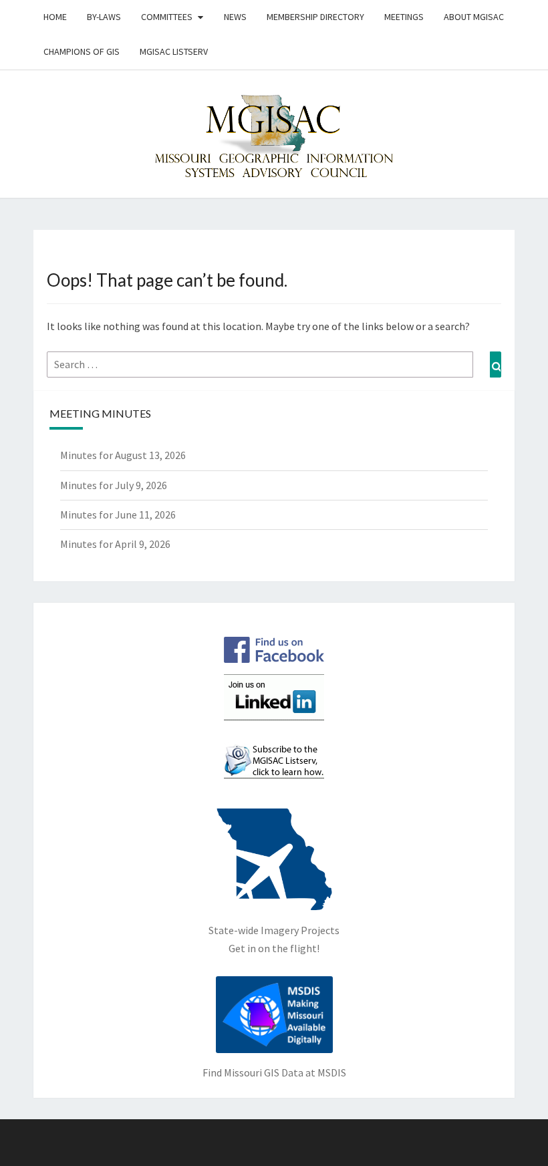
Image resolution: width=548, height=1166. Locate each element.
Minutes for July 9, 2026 (113, 485)
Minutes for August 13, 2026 (123, 455)
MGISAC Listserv (174, 51)
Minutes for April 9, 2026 (115, 544)
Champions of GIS (81, 51)
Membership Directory (315, 17)
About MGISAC (474, 17)
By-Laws (104, 17)
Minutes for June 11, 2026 (118, 514)
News (235, 17)
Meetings (404, 17)
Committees (166, 17)
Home (55, 17)
